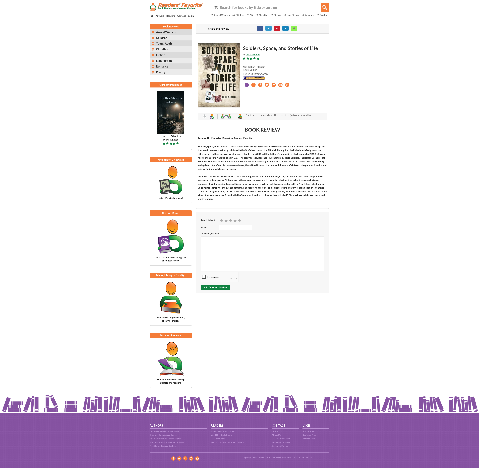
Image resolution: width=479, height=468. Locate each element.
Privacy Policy (288, 457)
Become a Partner (280, 446)
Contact (181, 15)
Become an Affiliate (281, 442)
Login (191, 15)
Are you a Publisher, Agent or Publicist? (168, 442)
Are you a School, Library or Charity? (228, 442)
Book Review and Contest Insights (165, 438)
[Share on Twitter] (268, 28)
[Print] (294, 28)
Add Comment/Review (215, 287)
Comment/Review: (210, 233)
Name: (204, 227)
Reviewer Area (309, 435)
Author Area (308, 431)
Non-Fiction (293, 15)
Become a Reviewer (281, 438)
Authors (160, 15)
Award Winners (222, 15)
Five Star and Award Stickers (163, 446)
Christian (263, 15)
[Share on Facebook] (260, 28)
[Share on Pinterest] (277, 28)
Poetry (323, 15)
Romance (309, 15)
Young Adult (164, 43)
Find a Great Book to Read (223, 431)
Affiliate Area (308, 438)
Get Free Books (218, 438)
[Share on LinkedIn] (285, 28)
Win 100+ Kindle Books (221, 435)
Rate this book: (208, 220)
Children (240, 15)
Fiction (277, 15)
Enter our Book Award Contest (164, 435)
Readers (170, 15)
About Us (276, 435)
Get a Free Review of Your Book (164, 431)
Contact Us (277, 431)
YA (251, 15)
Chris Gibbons (253, 54)
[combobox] (270, 7)
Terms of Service (305, 457)
